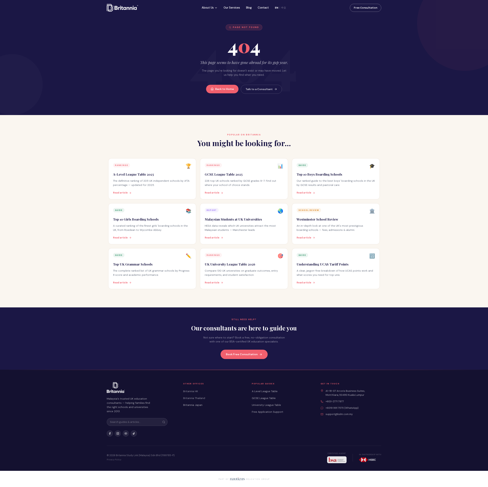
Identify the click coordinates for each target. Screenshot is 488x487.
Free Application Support (267, 411)
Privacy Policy (114, 459)
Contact (263, 7)
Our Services (232, 7)
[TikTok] (134, 433)
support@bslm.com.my (339, 414)
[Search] (163, 422)
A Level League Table (265, 391)
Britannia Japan (192, 405)
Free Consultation (365, 7)
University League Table (266, 405)
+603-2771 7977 (335, 401)
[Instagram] (118, 433)
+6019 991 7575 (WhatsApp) (342, 407)
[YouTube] (126, 433)
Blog (249, 7)
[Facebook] (110, 433)
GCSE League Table (264, 398)
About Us (208, 7)
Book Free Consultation (242, 354)
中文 (283, 7)
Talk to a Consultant (259, 89)
